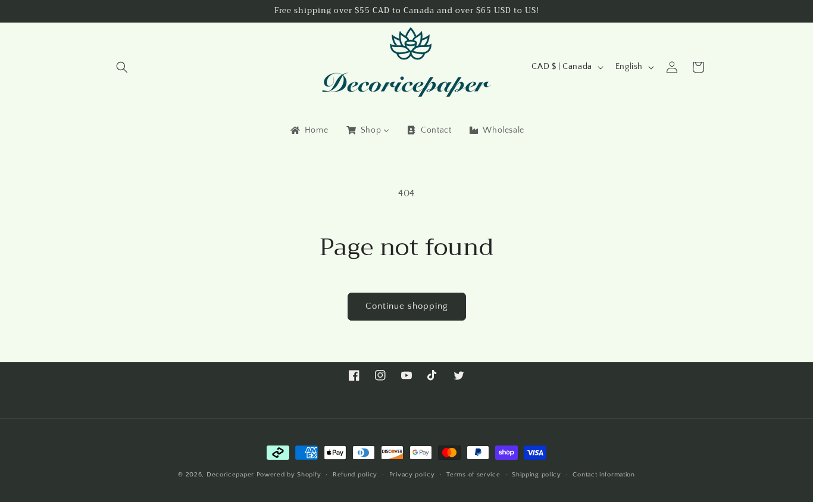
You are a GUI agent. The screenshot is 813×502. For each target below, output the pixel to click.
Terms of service (473, 474)
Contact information (603, 474)
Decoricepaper (230, 474)
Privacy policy (412, 474)
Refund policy (355, 474)
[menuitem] (308, 130)
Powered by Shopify (289, 474)
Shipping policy (536, 474)
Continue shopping (406, 306)
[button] (122, 67)
